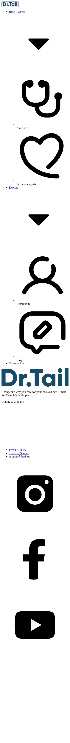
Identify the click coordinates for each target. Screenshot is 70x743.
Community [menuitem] (23, 303)
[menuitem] (39, 450)
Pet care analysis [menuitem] (26, 184)
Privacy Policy (17, 449)
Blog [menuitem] (19, 360)
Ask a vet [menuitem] (22, 128)
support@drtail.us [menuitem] (19, 456)
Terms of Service (19, 453)
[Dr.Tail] (10, 4)
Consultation (16, 363)
